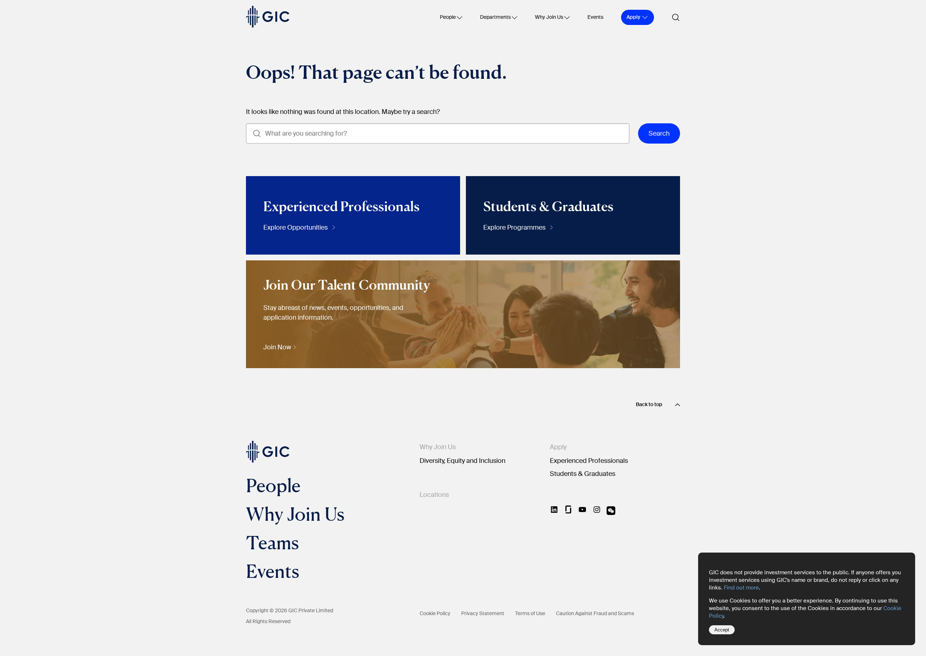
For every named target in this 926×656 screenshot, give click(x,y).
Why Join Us (549, 17)
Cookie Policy (435, 613)
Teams (272, 542)
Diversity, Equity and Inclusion (462, 460)
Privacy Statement (482, 613)
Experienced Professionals (589, 460)
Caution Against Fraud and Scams (595, 613)
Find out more (741, 587)
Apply (558, 447)
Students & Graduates (582, 473)
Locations (434, 494)
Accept (721, 629)
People (448, 17)
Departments (495, 17)
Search (659, 133)
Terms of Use (530, 613)
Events (595, 17)
